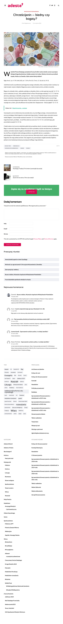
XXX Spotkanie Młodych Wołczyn (15, 612)
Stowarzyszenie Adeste (38, 414)
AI (11, 369)
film (15, 375)
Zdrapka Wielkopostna (13, 590)
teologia (25, 407)
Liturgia (8, 384)
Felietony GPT (9, 524)
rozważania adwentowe (13, 556)
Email (5, 229)
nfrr (16, 395)
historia (25, 375)
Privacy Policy (37, 239)
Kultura (6, 455)
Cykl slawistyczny (11, 509)
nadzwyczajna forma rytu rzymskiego (14, 391)
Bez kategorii (8, 451)
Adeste (6, 369)
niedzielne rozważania (11, 148)
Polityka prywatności (38, 388)
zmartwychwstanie (8, 413)
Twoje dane (35, 422)
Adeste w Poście (8, 448)
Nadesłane (7, 503)
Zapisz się (31, 191)
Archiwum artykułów (38, 369)
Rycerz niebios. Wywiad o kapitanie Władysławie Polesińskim (23, 274)
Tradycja (7, 410)
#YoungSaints (9, 549)
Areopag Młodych (10, 506)
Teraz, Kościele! (9, 608)
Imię (5, 223)
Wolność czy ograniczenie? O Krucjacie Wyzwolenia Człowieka (23, 264)
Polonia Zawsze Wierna (9, 404)
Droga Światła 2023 (11, 564)
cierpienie (13, 372)
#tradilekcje (8, 546)
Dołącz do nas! (36, 373)
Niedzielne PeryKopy (11, 571)
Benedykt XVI (16, 369)
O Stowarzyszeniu (37, 455)
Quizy (5, 517)
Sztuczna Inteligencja (17, 407)
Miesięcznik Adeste (18, 384)
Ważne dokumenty (37, 491)
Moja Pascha (7, 499)
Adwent (7, 553)
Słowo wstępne (9, 480)
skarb (22, 148)
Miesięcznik (7, 462)
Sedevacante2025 (10, 604)
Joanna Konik (15, 331)
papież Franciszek (8, 401)
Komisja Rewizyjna (37, 448)
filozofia (19, 375)
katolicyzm (7, 381)
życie (24, 413)
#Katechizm (8, 542)
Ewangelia (16, 145)
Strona (6, 234)
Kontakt (34, 380)
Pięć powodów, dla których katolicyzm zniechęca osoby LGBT (32, 319)
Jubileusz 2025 (21, 378)
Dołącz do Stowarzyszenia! (39, 377)
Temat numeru (9, 488)
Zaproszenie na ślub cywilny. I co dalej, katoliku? (34, 331)
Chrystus (7, 372)
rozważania (21, 404)
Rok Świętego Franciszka (12, 600)
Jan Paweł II (7, 378)
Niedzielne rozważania (31, 11)
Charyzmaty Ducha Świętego (13, 560)
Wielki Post (21, 410)
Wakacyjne (8, 531)
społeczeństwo (7, 407)
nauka (6, 395)
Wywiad (7, 495)
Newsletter (35, 384)
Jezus (13, 378)
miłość (6, 387)
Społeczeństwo (9, 484)
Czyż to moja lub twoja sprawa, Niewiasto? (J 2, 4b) (30, 309)
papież (20, 398)
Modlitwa (11, 387)
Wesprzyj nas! (36, 425)
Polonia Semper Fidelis (23, 401)
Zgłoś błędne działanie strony (40, 433)
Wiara (28, 148)
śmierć (15, 413)
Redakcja (34, 392)
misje (26, 384)
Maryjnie (7, 568)
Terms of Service (48, 239)
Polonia (14, 401)
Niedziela (22, 395)
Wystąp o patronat (37, 429)
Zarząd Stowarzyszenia (38, 495)
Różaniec (7, 579)
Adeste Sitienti (8, 444)
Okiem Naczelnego (9, 513)
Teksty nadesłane (37, 418)
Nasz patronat (9, 458)
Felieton (7, 465)
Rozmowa (8, 476)
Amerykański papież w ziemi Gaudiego (16, 259)
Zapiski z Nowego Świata (12, 535)
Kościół (14, 381)
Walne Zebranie (36, 487)
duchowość (20, 372)
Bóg (22, 369)
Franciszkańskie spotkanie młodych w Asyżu (18, 279)
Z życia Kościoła (8, 594)
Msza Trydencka (19, 387)
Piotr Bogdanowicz (26, 23)
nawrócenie (11, 395)
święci (20, 413)
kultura (22, 381)
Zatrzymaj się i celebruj (12, 269)
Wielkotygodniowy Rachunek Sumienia (17, 586)
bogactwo (8, 145)
